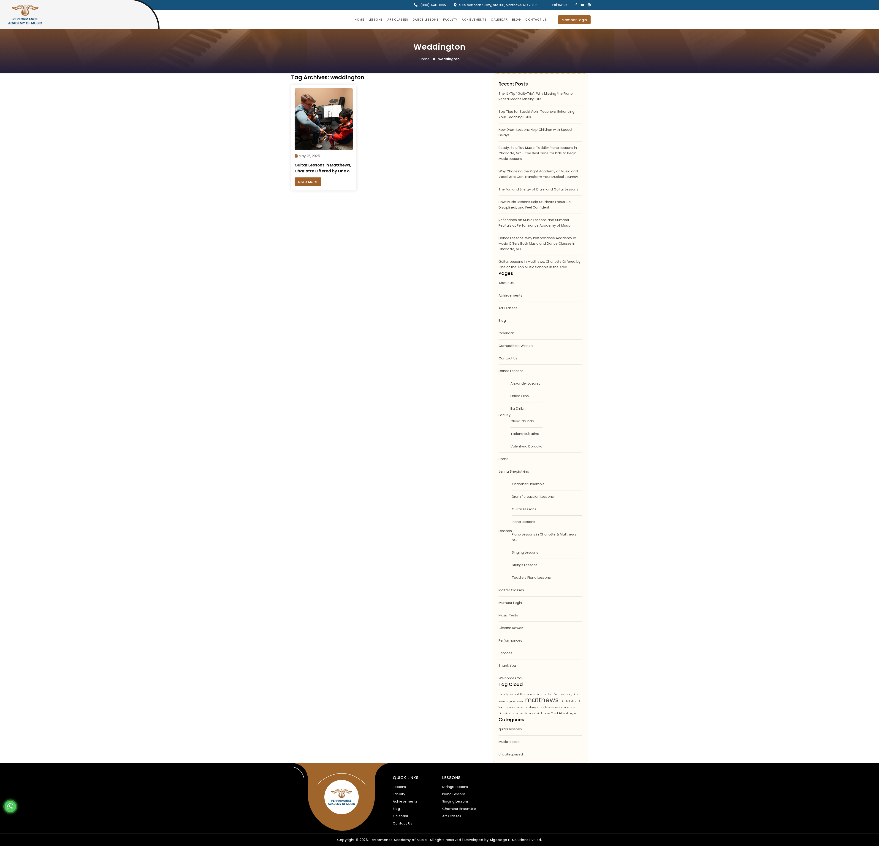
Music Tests (508, 615)
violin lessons (542, 713)
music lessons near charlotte (554, 707)
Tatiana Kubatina (524, 433)
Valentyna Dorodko (526, 446)
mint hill (565, 701)
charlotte (518, 694)
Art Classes (397, 19)
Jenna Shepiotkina (514, 471)
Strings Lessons (524, 565)
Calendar (499, 19)
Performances (510, 640)
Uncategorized (511, 754)
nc (574, 707)
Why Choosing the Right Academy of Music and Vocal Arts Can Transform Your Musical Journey (538, 174)
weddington (570, 713)
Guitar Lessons (524, 509)
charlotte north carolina (538, 694)
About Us (506, 283)
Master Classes (511, 590)
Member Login (574, 19)
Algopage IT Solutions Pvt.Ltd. (516, 840)
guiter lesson (516, 701)
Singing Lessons (525, 552)
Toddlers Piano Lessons (531, 577)
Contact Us (536, 19)
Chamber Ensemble (528, 484)
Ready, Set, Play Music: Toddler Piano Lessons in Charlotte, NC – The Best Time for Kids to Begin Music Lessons (538, 153)
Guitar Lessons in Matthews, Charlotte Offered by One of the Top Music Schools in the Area (540, 264)
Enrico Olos (519, 396)
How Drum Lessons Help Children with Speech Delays (536, 132)
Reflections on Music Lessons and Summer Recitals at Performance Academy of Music (535, 223)
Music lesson (509, 741)
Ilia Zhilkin (518, 408)
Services (505, 653)
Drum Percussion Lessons (533, 496)
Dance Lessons (425, 19)
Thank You (507, 665)
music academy (526, 707)
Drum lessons (561, 694)
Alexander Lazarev (525, 383)
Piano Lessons (523, 521)
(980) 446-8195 (433, 5)
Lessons (376, 19)
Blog (516, 19)
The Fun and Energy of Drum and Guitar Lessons (538, 189)
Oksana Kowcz (511, 628)
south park (526, 713)
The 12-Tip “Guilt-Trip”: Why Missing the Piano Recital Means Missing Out (536, 96)
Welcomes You (511, 678)
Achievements (474, 19)
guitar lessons (510, 729)
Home (359, 19)
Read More (308, 181)
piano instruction (509, 713)
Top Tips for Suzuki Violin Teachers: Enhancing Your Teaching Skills (537, 114)
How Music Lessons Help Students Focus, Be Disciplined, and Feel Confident (535, 205)
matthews (542, 699)
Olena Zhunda (522, 421)
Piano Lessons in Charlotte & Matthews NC (544, 537)
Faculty (450, 19)
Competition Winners (516, 345)
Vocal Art (556, 713)
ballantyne (505, 694)
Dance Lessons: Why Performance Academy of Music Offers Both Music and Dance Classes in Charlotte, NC (538, 243)
